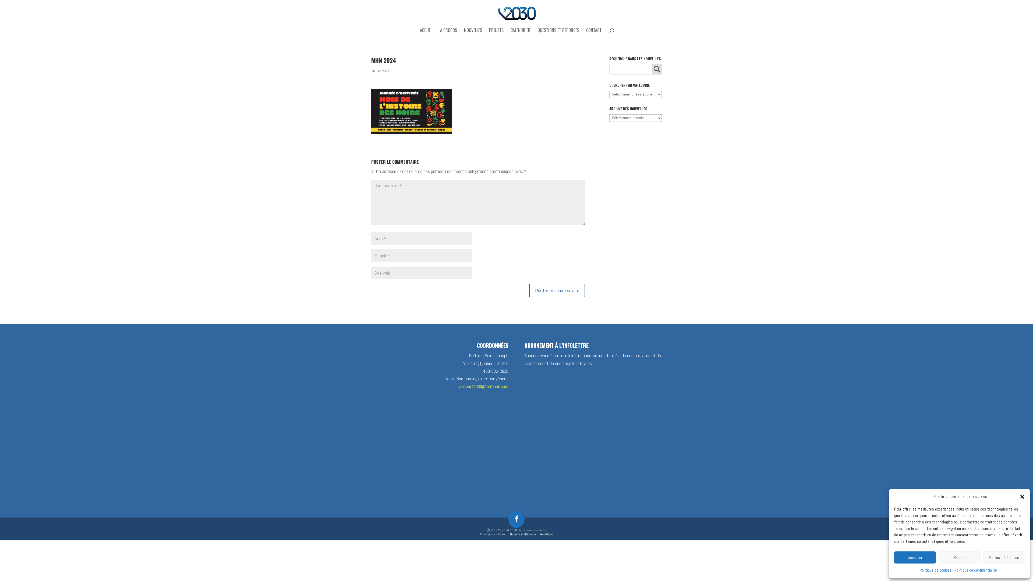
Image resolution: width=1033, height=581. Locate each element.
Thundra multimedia (523, 534)
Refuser (959, 557)
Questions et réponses (558, 30)
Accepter (915, 557)
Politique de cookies (936, 570)
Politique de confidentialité (975, 570)
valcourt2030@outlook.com (483, 386)
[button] (1022, 496)
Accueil (426, 30)
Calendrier (520, 30)
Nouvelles (473, 30)
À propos (448, 30)
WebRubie (546, 534)
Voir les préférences (1004, 557)
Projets (496, 30)
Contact (594, 30)
